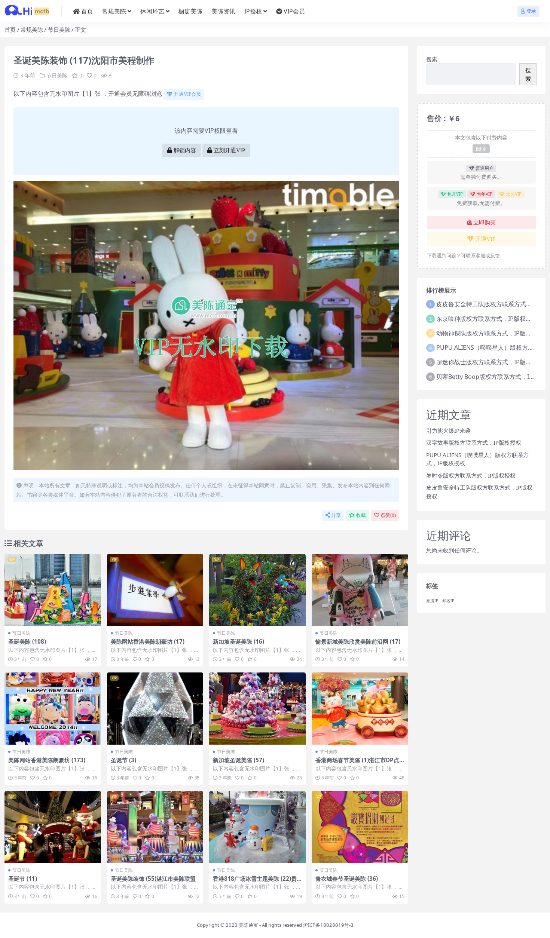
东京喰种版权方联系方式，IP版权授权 (487, 319)
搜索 (431, 59)
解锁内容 (185, 150)
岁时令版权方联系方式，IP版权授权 (471, 475)
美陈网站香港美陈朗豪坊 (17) (147, 641)
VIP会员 (294, 11)
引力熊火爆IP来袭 (448, 430)
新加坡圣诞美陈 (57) (238, 760)
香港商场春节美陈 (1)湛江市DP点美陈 (357, 763)
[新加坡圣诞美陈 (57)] (257, 708)
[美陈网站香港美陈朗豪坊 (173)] (52, 708)
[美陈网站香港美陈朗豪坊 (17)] (155, 590)
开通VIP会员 (187, 94)
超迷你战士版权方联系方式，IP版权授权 (490, 362)
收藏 (361, 515)
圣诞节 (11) (22, 878)
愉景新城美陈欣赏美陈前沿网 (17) (357, 641)
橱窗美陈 (190, 11)
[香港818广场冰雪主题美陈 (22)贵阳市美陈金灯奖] (257, 827)
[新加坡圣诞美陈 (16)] (257, 590)
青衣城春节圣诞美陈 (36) (346, 878)
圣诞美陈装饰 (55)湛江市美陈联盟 (153, 878)
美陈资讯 (223, 11)
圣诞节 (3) (123, 760)
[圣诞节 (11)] (52, 827)
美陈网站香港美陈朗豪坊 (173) (46, 760)
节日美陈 (59, 29)
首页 (87, 11)
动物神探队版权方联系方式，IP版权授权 (490, 333)
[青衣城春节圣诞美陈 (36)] (360, 827)
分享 (336, 515)
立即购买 (484, 223)
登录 (531, 11)
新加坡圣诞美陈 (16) (238, 641)
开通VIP (485, 239)
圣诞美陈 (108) (27, 641)
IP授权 (253, 11)
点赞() (388, 515)
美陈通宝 (248, 925)
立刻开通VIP (229, 150)
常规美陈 (114, 11)
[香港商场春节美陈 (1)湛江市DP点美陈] (360, 708)
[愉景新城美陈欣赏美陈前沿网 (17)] (360, 590)
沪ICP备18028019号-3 (328, 925)
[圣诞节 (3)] (155, 708)
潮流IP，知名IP (440, 600)
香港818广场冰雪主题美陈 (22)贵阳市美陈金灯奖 (255, 882)
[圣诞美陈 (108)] (52, 590)
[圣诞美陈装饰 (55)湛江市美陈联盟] (155, 827)
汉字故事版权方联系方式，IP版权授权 (473, 442)
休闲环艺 (152, 11)
